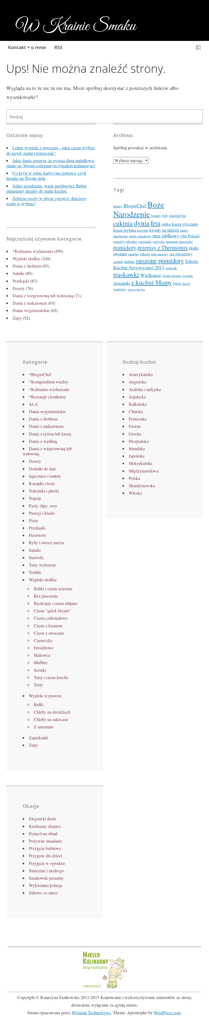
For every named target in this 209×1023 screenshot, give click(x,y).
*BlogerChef (40, 374)
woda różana (171, 275)
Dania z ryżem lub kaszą (50, 434)
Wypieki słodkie (26, 258)
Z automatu (43, 727)
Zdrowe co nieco (43, 892)
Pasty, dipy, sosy (43, 506)
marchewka (120, 236)
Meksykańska (140, 463)
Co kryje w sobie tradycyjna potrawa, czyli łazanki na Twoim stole (46, 175)
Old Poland (189, 235)
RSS (58, 47)
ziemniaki (121, 283)
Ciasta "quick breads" (52, 610)
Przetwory (37, 535)
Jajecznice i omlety (45, 476)
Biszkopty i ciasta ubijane (55, 603)
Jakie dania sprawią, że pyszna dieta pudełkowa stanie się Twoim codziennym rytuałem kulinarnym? (50, 163)
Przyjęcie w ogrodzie (47, 863)
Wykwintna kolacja (45, 885)
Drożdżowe (44, 647)
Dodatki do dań (42, 468)
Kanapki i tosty (42, 483)
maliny (184, 230)
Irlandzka (137, 448)
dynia (141, 223)
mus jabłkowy (165, 235)
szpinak (171, 267)
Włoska (135, 493)
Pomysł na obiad (43, 833)
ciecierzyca (177, 215)
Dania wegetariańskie (31, 310)
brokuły (156, 216)
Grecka (135, 434)
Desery (19, 288)
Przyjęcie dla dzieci (45, 855)
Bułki (38, 704)
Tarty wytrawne (42, 565)
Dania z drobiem (27, 266)
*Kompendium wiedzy (48, 382)
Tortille (35, 572)
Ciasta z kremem (48, 625)
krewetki (142, 230)
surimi (129, 261)
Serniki (40, 670)
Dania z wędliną (43, 441)
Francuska (137, 419)
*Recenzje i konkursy (47, 396)
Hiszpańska (139, 441)
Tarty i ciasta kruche (51, 677)
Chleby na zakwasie (51, 719)
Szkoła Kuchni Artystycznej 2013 (155, 264)
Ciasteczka (43, 640)
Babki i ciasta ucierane (53, 588)
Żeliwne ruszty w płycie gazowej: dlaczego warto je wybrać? (46, 200)
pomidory (124, 247)
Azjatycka (137, 396)
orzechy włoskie (125, 241)
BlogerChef (135, 205)
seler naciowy (159, 254)
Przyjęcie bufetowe (45, 848)
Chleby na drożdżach (52, 712)
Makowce (42, 655)
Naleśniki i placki (44, 491)
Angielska (137, 382)
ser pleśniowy (181, 253)
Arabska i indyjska (145, 389)
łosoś (177, 283)
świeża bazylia (136, 289)
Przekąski (21, 281)
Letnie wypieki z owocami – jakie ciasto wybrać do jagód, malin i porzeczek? (50, 150)
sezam (118, 261)
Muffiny (41, 662)
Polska (134, 478)
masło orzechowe (140, 236)
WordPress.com (167, 1012)
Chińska (136, 411)
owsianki (145, 241)
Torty (38, 685)
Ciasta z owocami (49, 633)
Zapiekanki (38, 737)
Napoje (35, 498)
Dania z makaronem (30, 303)
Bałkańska (138, 404)
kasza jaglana (124, 230)
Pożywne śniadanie (45, 841)
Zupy (17, 318)
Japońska (137, 456)
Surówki (36, 557)
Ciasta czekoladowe (51, 618)
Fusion (134, 426)
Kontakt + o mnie (27, 47)
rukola (145, 253)
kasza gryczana (185, 224)
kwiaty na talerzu (164, 230)
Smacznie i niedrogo (46, 870)
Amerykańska (141, 374)
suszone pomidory (160, 260)
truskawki (126, 274)
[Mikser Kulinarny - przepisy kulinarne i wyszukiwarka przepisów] (104, 987)
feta (155, 223)
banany (117, 206)
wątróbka (187, 276)
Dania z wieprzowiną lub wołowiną (43, 295)
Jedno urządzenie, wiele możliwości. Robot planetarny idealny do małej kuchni (46, 188)
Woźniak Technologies (91, 1012)
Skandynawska (142, 485)
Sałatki (18, 273)
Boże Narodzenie (138, 209)
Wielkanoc (150, 275)
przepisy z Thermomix (162, 247)
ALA (33, 404)
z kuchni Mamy (151, 282)
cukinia (123, 223)
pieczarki (186, 241)
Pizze (33, 520)
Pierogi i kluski (42, 513)
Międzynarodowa (144, 471)
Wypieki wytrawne (45, 695)
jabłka (166, 224)
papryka (159, 241)
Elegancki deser (42, 818)
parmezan (172, 242)
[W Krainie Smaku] (198, 48)
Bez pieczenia (46, 596)
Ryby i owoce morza (46, 542)
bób (165, 215)
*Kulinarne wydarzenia (33, 251)
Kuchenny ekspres (45, 826)
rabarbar (133, 254)
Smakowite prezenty (46, 878)
